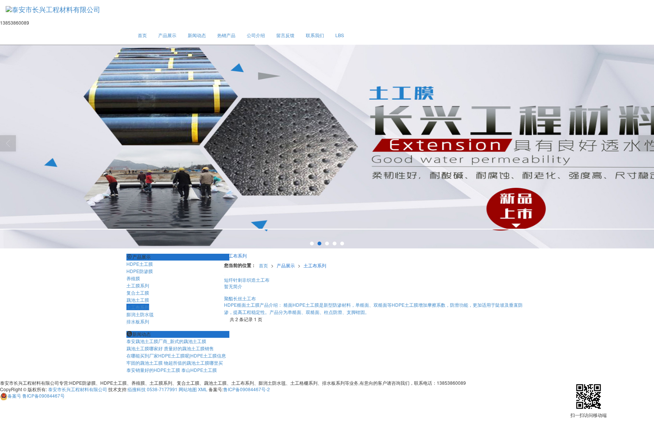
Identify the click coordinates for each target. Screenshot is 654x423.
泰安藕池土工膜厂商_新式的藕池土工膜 (166, 341)
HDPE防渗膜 (139, 271)
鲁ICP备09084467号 (36, 395)
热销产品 (226, 35)
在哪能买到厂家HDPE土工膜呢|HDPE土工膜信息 (176, 355)
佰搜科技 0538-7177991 (153, 389)
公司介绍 (256, 35)
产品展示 (167, 35)
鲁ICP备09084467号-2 (246, 389)
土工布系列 (315, 265)
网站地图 (188, 389)
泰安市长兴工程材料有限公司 (77, 389)
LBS (339, 35)
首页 (142, 35)
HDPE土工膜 (139, 264)
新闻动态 (197, 35)
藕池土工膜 (137, 300)
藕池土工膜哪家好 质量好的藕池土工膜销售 (170, 348)
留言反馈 (285, 35)
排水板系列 (137, 321)
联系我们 (315, 35)
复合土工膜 (137, 292)
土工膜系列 (137, 285)
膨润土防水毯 (140, 314)
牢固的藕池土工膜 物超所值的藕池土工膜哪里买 (174, 362)
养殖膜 (133, 278)
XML (202, 389)
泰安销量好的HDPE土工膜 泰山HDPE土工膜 (171, 370)
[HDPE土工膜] (327, 147)
